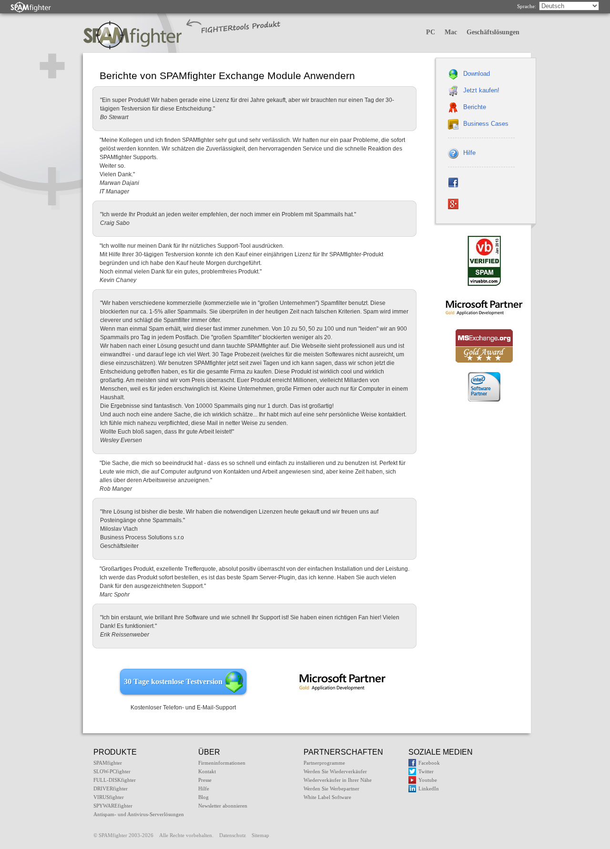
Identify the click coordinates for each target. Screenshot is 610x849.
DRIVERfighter (110, 788)
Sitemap (260, 835)
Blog (203, 797)
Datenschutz (232, 835)
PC (430, 32)
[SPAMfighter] (31, 7)
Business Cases (485, 123)
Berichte (474, 107)
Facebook (429, 763)
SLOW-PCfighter (112, 771)
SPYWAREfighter (112, 806)
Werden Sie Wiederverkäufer (335, 771)
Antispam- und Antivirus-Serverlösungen (138, 814)
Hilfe (469, 152)
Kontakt (207, 771)
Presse (205, 780)
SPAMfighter (107, 763)
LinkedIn (428, 788)
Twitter (426, 771)
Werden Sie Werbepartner (331, 788)
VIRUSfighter (108, 797)
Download (476, 73)
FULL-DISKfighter (114, 780)
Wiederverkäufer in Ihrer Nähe (338, 780)
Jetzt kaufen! (481, 90)
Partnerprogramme (324, 763)
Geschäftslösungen (493, 32)
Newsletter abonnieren (222, 806)
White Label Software (327, 797)
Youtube (427, 780)
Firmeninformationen (221, 763)
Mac (451, 32)
